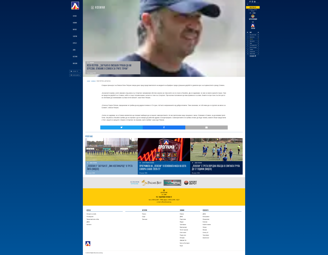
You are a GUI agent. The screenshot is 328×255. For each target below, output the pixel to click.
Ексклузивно (206, 216)
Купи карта (76, 75)
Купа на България (185, 243)
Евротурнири (183, 227)
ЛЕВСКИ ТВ (183, 240)
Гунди (143, 216)
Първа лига (183, 235)
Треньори (144, 219)
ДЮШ (74, 50)
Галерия (75, 36)
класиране (252, 56)
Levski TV (75, 71)
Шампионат (206, 238)
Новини (75, 23)
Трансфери (183, 224)
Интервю (182, 238)
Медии (181, 222)
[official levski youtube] (255, 1)
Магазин (75, 63)
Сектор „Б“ (205, 232)
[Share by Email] (207, 127)
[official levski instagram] (252, 1)
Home (88, 81)
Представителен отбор (93, 219)
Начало (75, 16)
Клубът (75, 43)
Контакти (89, 224)
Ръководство (90, 216)
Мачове (75, 29)
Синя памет (183, 232)
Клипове (205, 222)
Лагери (204, 227)
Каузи (181, 246)
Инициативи (206, 219)
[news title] (111, 149)
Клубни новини (207, 224)
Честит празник (184, 230)
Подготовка (183, 219)
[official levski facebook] (250, 1)
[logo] (75, 5)
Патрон (144, 214)
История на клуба (91, 214)
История (75, 56)
